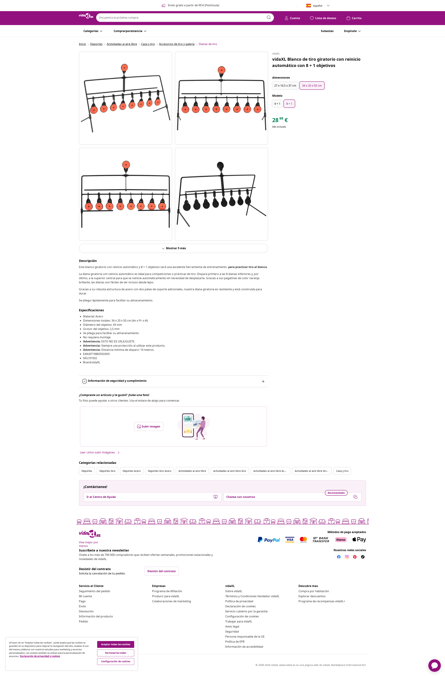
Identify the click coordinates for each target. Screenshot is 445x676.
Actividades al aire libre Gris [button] (229, 471)
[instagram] (347, 557)
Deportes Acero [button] (132, 471)
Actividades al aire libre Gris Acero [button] (313, 471)
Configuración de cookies (242, 616)
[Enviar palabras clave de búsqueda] (269, 17)
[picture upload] (194, 426)
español (317, 5)
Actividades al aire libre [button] (192, 471)
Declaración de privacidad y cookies (40, 656)
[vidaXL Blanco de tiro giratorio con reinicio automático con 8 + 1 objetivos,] (125, 98)
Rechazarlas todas (115, 652)
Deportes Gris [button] (107, 471)
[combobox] (185, 17)
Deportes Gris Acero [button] (159, 471)
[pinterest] (355, 557)
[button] (190, 5)
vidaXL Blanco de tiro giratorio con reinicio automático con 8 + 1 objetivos (316, 62)
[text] (280, 121)
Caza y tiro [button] (342, 471)
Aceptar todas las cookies (115, 644)
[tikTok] (363, 557)
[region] (72, 653)
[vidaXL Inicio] (86, 15)
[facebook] (339, 557)
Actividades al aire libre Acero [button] (270, 471)
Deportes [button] (87, 471)
